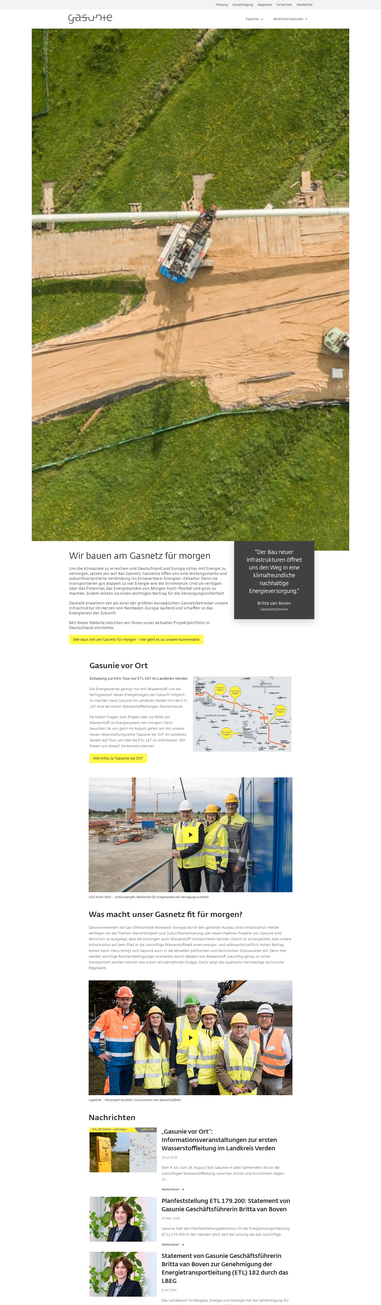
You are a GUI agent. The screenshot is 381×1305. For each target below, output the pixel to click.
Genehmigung (242, 5)
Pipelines (252, 19)
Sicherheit (284, 5)
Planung (222, 5)
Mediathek (305, 5)
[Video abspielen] (190, 834)
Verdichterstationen (288, 19)
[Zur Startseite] (90, 18)
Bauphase (265, 5)
